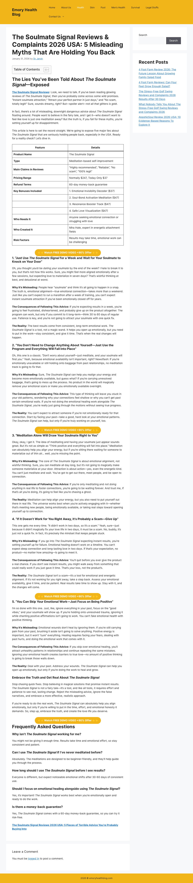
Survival (135, 7)
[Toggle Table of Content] (44, 69)
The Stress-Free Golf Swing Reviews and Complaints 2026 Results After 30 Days (157, 95)
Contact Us (55, 16)
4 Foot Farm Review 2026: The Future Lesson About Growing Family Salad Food (157, 73)
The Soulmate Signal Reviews (30, 92)
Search (143, 35)
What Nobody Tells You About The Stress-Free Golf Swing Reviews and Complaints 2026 (160, 108)
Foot (103, 7)
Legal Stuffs (152, 7)
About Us (66, 7)
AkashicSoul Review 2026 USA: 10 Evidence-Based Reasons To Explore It (160, 121)
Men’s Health (118, 7)
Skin (92, 7)
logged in (33, 858)
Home (52, 7)
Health (80, 7)
